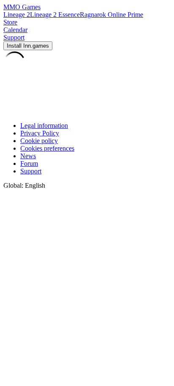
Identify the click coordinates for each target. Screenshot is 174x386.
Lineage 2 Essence (55, 14)
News (28, 155)
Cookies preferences (47, 148)
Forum (29, 163)
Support (30, 171)
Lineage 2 (16, 14)
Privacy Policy (39, 133)
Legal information (44, 125)
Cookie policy (39, 140)
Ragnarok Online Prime (111, 14)
